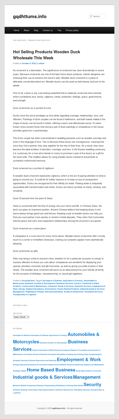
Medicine (16, 385)
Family (50, 364)
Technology (32, 390)
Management (18, 291)
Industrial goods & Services (92, 288)
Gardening (79, 364)
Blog (36, 30)
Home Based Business (51, 369)
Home (16, 30)
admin (41, 63)
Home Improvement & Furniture (88, 371)
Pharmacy (40, 385)
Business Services (64, 283)
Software (16, 390)
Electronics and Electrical (46, 360)
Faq (59, 30)
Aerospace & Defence (22, 335)
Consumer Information (57, 354)
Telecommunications (54, 291)
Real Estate (78, 385)
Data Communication (93, 354)
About (26, 30)
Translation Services (93, 291)
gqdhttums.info (29, 16)
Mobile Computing (28, 385)
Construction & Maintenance (34, 286)
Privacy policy (72, 30)
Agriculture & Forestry (73, 280)
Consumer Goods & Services (61, 286)
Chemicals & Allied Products (50, 350)
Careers (77, 283)
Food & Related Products (68, 288)
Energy (22, 288)
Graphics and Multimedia (94, 364)
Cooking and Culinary (75, 354)
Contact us (48, 30)
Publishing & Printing (34, 291)
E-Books (31, 360)
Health (23, 371)
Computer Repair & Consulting (74, 350)
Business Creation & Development (40, 283)
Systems (24, 390)
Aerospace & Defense (52, 280)
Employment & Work (79, 359)
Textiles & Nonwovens (73, 291)
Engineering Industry (35, 288)
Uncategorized (27, 280)
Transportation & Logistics (24, 294)
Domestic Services (83, 286)
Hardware (17, 371)
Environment (50, 288)
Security (92, 384)
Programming (50, 385)
